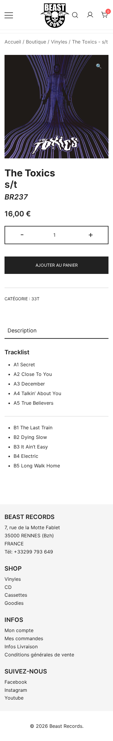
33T (35, 298)
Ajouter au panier (57, 265)
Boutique (36, 42)
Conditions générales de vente (39, 655)
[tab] (56, 331)
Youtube (14, 698)
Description (22, 330)
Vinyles (59, 42)
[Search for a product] (75, 15)
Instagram (16, 690)
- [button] (22, 234)
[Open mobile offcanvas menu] (9, 15)
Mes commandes (24, 638)
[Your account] (90, 15)
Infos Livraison (21, 647)
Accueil (13, 42)
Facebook (16, 682)
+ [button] (90, 234)
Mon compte (19, 630)
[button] (99, 66)
